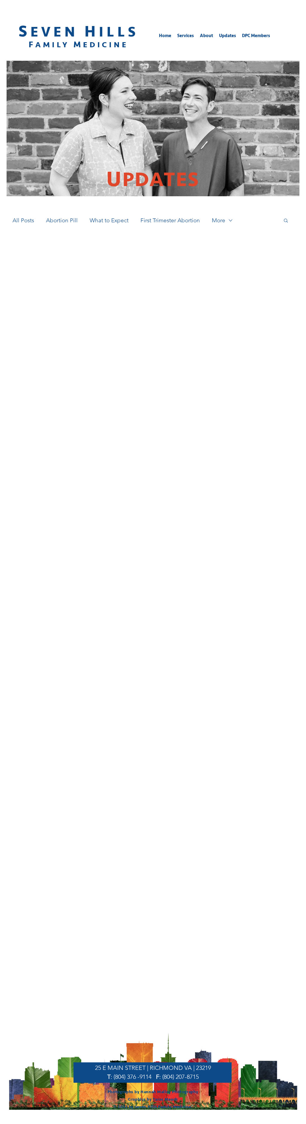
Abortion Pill (62, 220)
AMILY (54, 45)
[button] (185, 35)
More (218, 220)
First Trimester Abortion (170, 220)
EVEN (57, 32)
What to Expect (109, 220)
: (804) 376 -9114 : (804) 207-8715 (153, 1076)
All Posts (23, 220)
